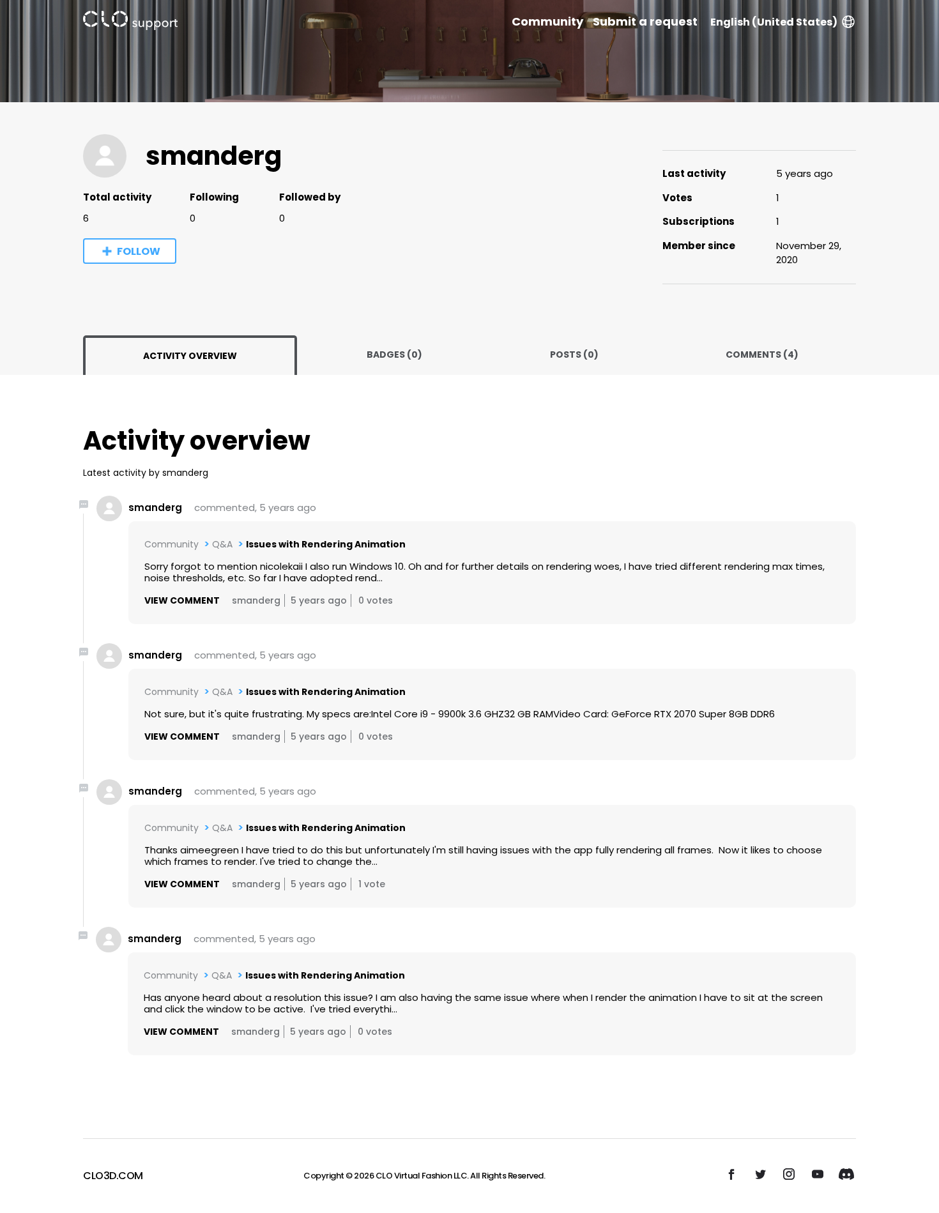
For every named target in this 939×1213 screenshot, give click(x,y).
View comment (182, 600)
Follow (138, 251)
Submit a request (645, 21)
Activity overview (190, 355)
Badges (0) (394, 354)
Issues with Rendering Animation (326, 544)
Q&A (222, 544)
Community (547, 21)
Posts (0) (574, 354)
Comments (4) (762, 354)
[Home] (130, 22)
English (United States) (773, 22)
